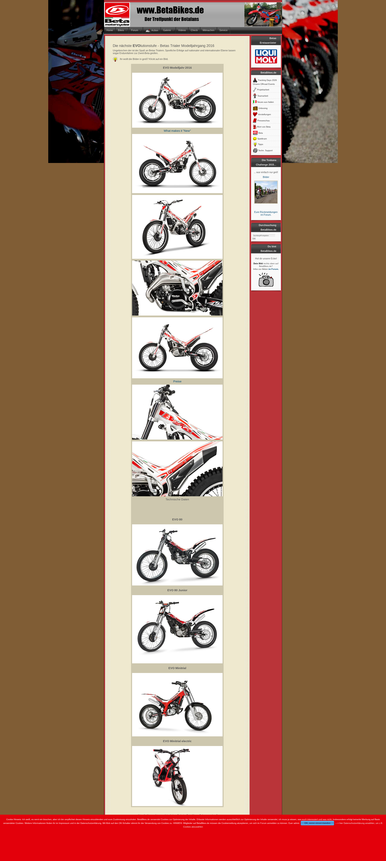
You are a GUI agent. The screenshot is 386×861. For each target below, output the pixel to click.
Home (109, 30)
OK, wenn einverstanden (317, 823)
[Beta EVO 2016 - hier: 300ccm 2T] (177, 127)
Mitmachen (208, 30)
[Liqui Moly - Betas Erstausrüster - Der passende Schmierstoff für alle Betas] (266, 56)
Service (223, 30)
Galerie (167, 30)
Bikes (121, 30)
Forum (134, 30)
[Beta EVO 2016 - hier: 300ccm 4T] (177, 347)
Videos (182, 30)
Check (194, 30)
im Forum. (273, 269)
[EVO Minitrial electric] (177, 805)
